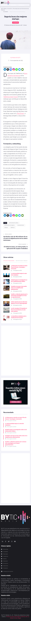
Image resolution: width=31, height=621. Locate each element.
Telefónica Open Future (10, 97)
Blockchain (20, 113)
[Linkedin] (5, 69)
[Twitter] (8, 541)
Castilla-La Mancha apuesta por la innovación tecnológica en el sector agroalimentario (19, 296)
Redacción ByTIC (16, 57)
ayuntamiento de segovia (9, 225)
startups (6, 227)
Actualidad (5, 11)
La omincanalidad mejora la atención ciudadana (14, 424)
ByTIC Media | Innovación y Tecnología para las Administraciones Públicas (15, 9)
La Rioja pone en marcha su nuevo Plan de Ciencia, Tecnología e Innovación (19, 267)
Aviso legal (17, 618)
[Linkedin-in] (2, 541)
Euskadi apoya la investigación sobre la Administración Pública (16, 430)
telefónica (13, 227)
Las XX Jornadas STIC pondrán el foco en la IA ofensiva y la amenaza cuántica (19, 310)
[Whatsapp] (16, 69)
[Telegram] (19, 69)
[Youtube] (15, 541)
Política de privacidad (13, 616)
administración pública (13, 222)
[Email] (22, 69)
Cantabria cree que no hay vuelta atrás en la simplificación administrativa (19, 288)
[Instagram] (13, 69)
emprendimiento (20, 225)
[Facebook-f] (5, 541)
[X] (7, 69)
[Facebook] (10, 69)
